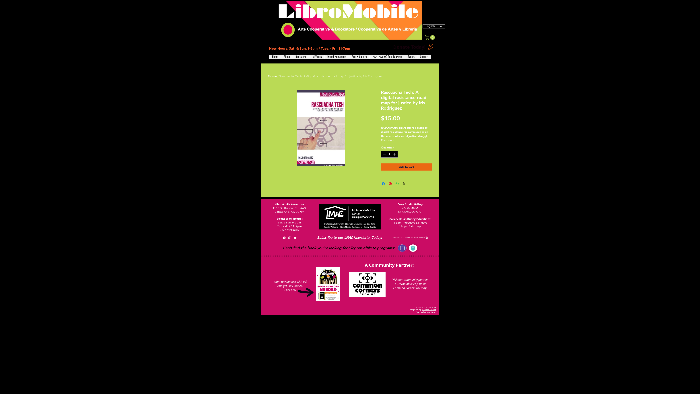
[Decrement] (384, 154)
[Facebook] (284, 238)
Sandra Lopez (429, 310)
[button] (287, 57)
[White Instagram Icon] (289, 238)
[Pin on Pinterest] (390, 183)
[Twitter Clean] (295, 238)
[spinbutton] (389, 154)
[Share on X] (404, 183)
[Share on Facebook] (383, 183)
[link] (430, 37)
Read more (387, 140)
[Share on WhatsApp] (397, 183)
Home (272, 76)
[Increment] (394, 154)
